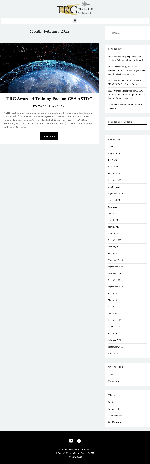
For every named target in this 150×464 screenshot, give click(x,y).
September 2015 (115, 347)
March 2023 (113, 227)
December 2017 (115, 320)
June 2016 (112, 333)
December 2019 (115, 280)
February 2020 (114, 273)
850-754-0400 (75, 457)
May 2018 (112, 313)
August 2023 (114, 200)
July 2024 (112, 160)
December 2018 (115, 307)
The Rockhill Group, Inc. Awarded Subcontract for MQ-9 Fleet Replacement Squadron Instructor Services (126, 70)
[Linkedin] (71, 441)
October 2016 (114, 326)
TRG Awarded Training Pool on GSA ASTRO (49, 98)
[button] (75, 20)
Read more (49, 136)
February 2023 (114, 233)
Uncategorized (114, 381)
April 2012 (113, 353)
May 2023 (112, 213)
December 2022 (115, 240)
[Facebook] (79, 441)
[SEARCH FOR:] (127, 33)
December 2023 (115, 180)
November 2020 (115, 260)
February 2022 (114, 247)
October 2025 (114, 147)
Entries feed (113, 409)
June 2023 (112, 207)
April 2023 (113, 220)
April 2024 (113, 167)
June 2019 (112, 293)
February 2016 (114, 340)
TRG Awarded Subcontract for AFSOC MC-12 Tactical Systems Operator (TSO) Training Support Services (126, 94)
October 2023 (114, 187)
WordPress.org (114, 422)
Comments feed (115, 415)
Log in (111, 402)
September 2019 (115, 287)
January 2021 (114, 253)
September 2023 (115, 193)
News (110, 374)
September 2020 (115, 267)
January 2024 (114, 173)
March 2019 (113, 300)
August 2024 (114, 153)
